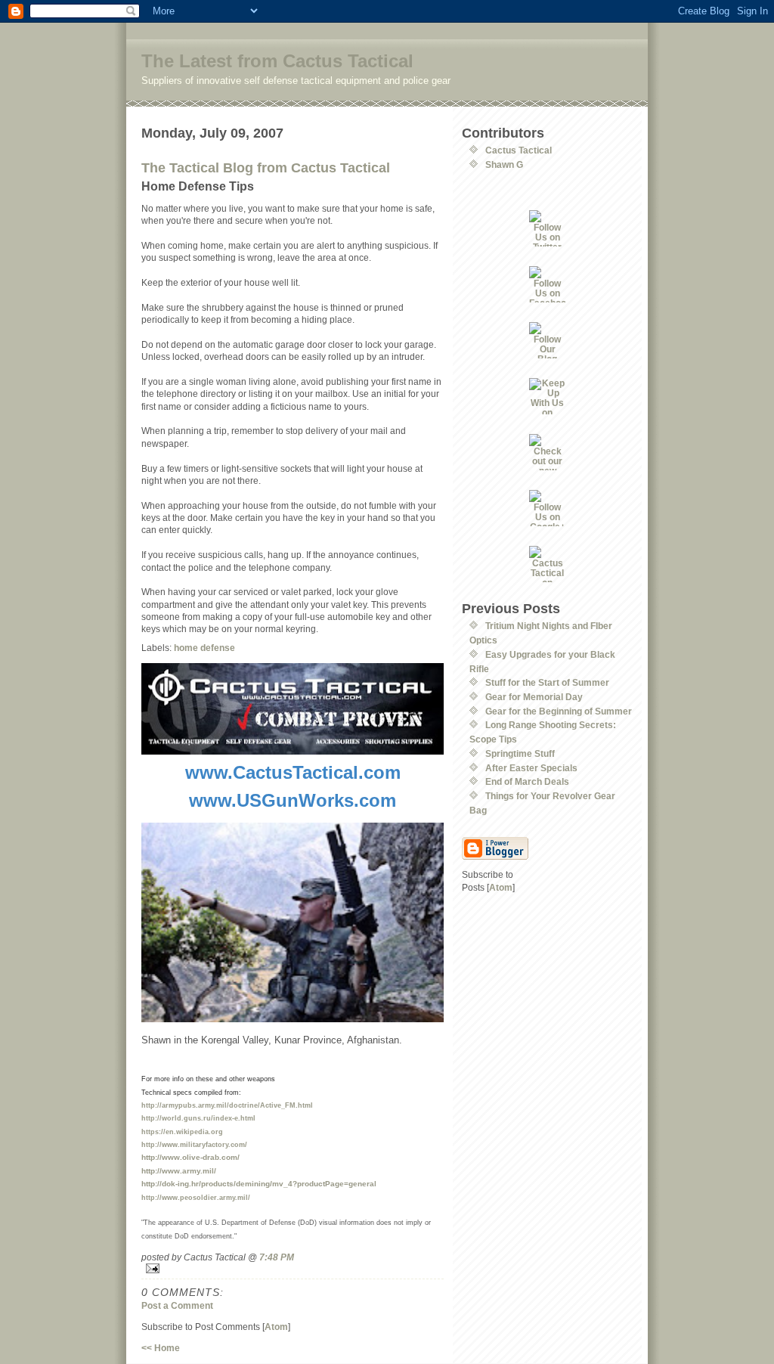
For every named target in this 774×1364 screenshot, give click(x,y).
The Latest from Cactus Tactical (277, 61)
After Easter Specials (531, 768)
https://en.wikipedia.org (182, 1132)
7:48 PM (276, 1257)
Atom (276, 1326)
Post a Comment (177, 1305)
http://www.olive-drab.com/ (190, 1157)
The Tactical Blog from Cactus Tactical (265, 167)
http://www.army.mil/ (178, 1171)
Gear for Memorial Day (534, 697)
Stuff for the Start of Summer (547, 682)
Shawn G (504, 164)
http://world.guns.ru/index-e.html (198, 1118)
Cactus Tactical (518, 150)
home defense (204, 648)
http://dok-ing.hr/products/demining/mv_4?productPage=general (258, 1184)
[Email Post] (292, 1268)
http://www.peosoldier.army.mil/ (195, 1197)
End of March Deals (527, 781)
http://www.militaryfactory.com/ (194, 1145)
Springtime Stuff (520, 753)
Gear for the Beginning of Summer (558, 711)
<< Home (160, 1348)
